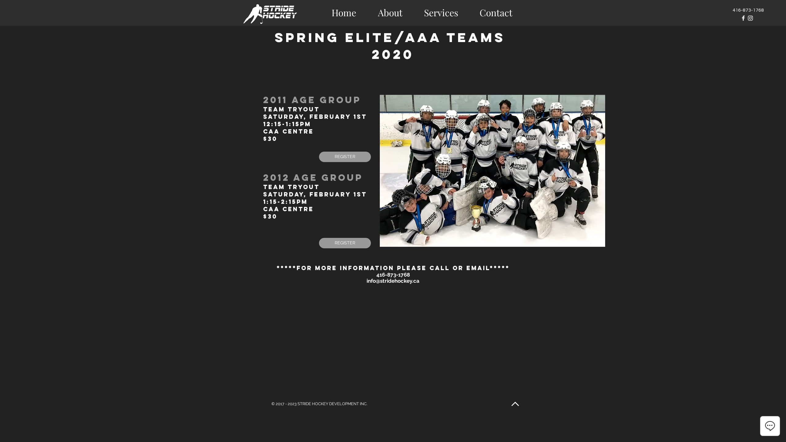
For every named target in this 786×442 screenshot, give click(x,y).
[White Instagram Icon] (750, 18)
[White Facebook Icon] (743, 18)
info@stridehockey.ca (393, 281)
